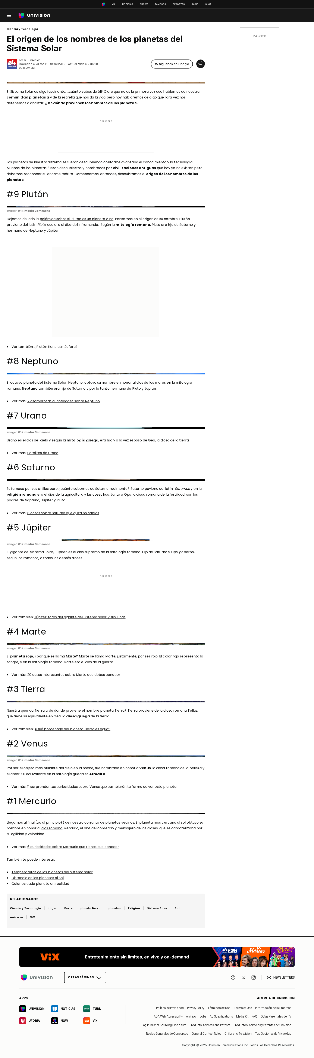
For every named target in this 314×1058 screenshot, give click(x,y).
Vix (113, 4)
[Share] (200, 64)
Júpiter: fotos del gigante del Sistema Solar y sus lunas (79, 617)
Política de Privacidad (170, 1008)
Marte (68, 908)
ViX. (33, 917)
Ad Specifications (221, 1016)
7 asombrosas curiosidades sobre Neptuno (63, 401)
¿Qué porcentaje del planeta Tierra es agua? (72, 729)
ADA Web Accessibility (168, 1016)
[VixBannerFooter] (157, 957)
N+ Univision (32, 60)
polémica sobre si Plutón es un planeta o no (76, 218)
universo (16, 917)
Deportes (179, 4)
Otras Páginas (81, 977)
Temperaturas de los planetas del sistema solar (52, 872)
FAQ (254, 1016)
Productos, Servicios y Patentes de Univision (262, 1025)
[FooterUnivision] (37, 977)
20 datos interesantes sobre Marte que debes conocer (73, 674)
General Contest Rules (206, 1034)
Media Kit (242, 1016)
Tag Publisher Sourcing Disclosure (163, 1025)
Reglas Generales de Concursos (167, 1034)
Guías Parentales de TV (276, 1016)
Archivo (191, 1016)
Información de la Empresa (273, 1008)
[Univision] (34, 15)
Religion (134, 908)
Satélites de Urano (42, 452)
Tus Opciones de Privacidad (273, 1034)
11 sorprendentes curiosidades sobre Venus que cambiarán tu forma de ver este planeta (102, 786)
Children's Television (238, 1034)
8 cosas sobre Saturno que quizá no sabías (63, 513)
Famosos (160, 4)
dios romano (52, 828)
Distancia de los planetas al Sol (38, 877)
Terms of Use (243, 1008)
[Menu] (9, 15)
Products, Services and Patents (210, 1025)
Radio (195, 4)
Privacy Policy (195, 1008)
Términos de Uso (219, 1008)
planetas (112, 822)
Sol (177, 908)
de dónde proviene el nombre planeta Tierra (87, 710)
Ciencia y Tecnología (22, 29)
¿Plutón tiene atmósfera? (56, 346)
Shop (208, 4)
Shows (144, 4)
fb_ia (52, 908)
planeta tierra (90, 908)
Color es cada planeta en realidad (40, 883)
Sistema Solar (21, 91)
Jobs (203, 1016)
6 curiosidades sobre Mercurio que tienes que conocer (73, 846)
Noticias (127, 4)
